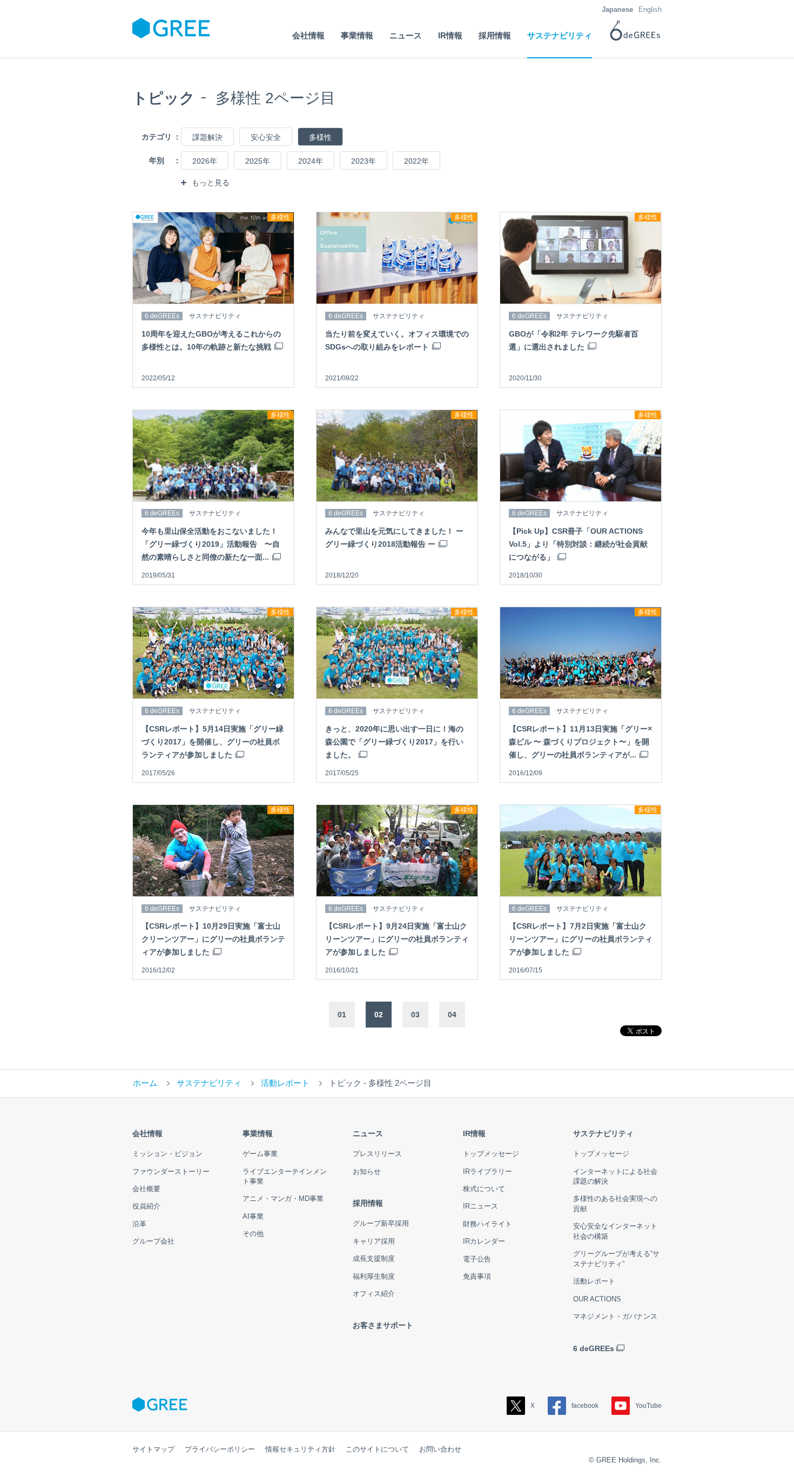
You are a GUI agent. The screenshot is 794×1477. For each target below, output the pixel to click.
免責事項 (477, 1276)
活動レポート (285, 1082)
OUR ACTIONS (597, 1299)
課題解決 (207, 137)
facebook (584, 1405)
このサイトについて (377, 1449)
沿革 (139, 1224)
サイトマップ (153, 1449)
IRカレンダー (484, 1241)
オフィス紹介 (374, 1294)
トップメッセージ (491, 1154)
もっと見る (211, 182)
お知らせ (367, 1171)
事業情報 (258, 1133)
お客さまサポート (383, 1325)
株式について (484, 1189)
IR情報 (474, 1133)
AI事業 (253, 1216)
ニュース (368, 1133)
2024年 (310, 161)
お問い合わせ (440, 1449)
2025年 (257, 161)
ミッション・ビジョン (167, 1154)
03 (415, 1014)
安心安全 (266, 137)
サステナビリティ (209, 1082)
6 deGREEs (593, 1348)
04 (452, 1014)
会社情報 (147, 1133)
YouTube (648, 1405)
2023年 (363, 161)
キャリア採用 (374, 1241)
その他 (253, 1234)
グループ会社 (153, 1241)
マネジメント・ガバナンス (615, 1316)
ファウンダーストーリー (171, 1171)
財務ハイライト (487, 1224)
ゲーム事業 (260, 1154)
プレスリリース (377, 1154)
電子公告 (477, 1259)
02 (378, 1014)
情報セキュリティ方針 (300, 1449)
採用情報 (368, 1203)
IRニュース (480, 1206)
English (650, 9)
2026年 (204, 161)
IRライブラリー (487, 1171)
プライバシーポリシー (220, 1449)
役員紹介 (146, 1206)
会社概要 (146, 1189)
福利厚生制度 (374, 1276)
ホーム (145, 1082)
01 (342, 1014)
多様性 (320, 137)
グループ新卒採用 (381, 1223)
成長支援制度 (374, 1258)
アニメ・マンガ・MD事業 (283, 1198)
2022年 (416, 161)
